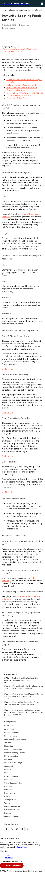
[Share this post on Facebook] (6, 829)
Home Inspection (11, 756)
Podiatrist (8, 769)
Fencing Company (11, 816)
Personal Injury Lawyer (13, 749)
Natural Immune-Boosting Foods (21, 85)
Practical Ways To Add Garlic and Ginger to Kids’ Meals (21, 88)
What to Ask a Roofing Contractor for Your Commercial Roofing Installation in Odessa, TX (27, 712)
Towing (7, 803)
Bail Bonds (8, 759)
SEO (6, 773)
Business (7, 813)
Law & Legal (9, 729)
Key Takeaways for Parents (18, 95)
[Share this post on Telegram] (22, 829)
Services (7, 742)
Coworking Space (11, 776)
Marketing (8, 789)
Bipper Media (22, 847)
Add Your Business (12, 865)
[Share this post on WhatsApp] (28, 829)
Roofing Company (11, 732)
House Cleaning (10, 736)
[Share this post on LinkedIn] (17, 829)
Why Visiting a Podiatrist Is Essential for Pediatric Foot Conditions (27, 687)
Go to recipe (7, 369)
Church (7, 796)
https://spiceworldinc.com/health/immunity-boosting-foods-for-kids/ (20, 50)
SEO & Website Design (13, 763)
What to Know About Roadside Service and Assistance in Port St (27, 695)
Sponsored (8, 766)
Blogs (11, 10)
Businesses (9, 857)
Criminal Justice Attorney (14, 783)
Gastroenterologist (11, 810)
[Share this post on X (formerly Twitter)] (12, 829)
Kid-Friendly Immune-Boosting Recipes (24, 92)
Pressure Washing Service (14, 753)
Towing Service (10, 800)
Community (8, 786)
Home (4, 10)
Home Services (9, 28)
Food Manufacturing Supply (15, 739)
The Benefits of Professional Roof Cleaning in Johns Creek (25, 679)
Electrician (8, 746)
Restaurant (8, 779)
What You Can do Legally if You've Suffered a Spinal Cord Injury (25, 703)
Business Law (9, 793)
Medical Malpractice (12, 806)
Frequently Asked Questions (19, 98)
